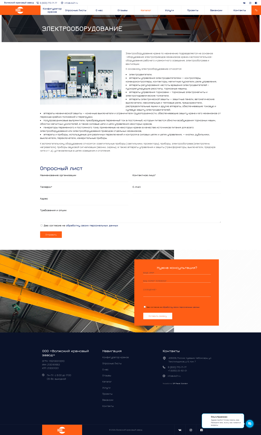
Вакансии (107, 399)
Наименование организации (58, 175)
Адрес (44, 198)
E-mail (137, 186)
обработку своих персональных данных (92, 225)
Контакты (108, 405)
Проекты (107, 393)
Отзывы (106, 375)
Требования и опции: (53, 210)
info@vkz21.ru (71, 3)
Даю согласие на (80, 225)
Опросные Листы (112, 363)
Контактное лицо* (144, 175)
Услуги (106, 387)
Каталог (107, 381)
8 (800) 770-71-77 (48, 3)
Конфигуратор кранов (115, 357)
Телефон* (46, 186)
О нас (105, 369)
